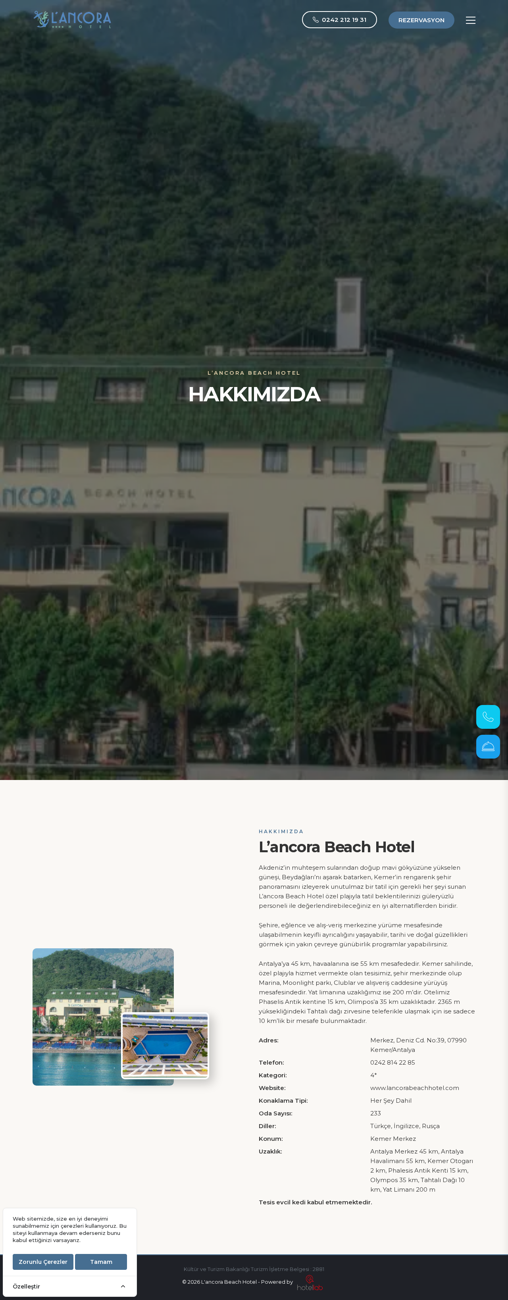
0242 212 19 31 (344, 19)
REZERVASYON (421, 20)
